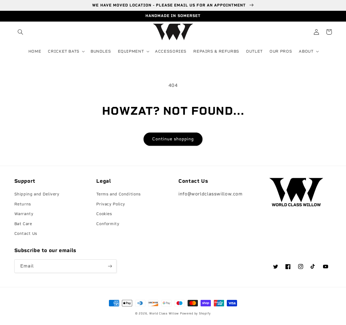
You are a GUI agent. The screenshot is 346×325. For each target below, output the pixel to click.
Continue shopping (173, 138)
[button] (20, 32)
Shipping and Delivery (36, 194)
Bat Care (23, 223)
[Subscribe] (110, 266)
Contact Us (25, 233)
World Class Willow (164, 313)
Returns (22, 204)
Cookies (104, 213)
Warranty (24, 213)
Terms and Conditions (118, 194)
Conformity (107, 223)
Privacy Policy (110, 204)
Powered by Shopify (195, 313)
